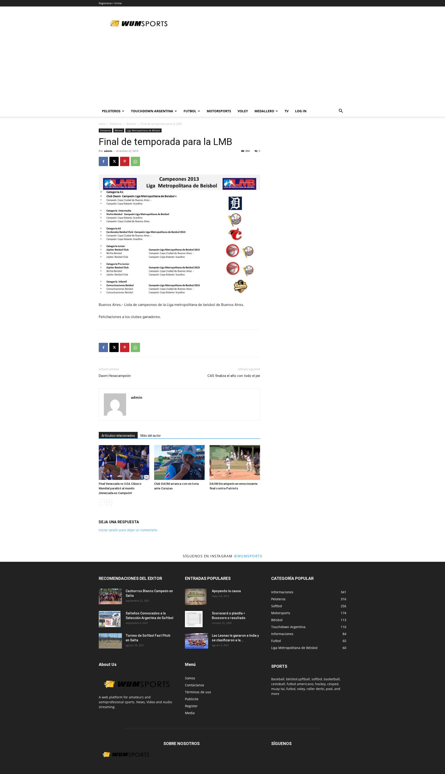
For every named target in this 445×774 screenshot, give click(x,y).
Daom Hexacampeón (115, 376)
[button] (340, 111)
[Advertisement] (222, 70)
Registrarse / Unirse (110, 3)
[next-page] (109, 502)
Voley (243, 111)
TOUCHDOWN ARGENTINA (152, 111)
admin (108, 151)
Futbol (190, 111)
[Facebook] (103, 161)
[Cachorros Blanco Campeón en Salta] (110, 596)
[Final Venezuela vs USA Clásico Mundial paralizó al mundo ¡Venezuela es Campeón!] (124, 462)
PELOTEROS (111, 111)
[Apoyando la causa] (196, 597)
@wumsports (248, 556)
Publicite (191, 699)
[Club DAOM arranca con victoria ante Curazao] (179, 462)
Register (191, 706)
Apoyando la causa (226, 591)
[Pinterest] (124, 161)
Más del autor (150, 435)
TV (287, 111)
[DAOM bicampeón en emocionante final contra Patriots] (235, 462)
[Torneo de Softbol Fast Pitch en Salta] (110, 641)
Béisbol (131, 124)
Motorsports (219, 111)
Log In (300, 111)
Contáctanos (194, 685)
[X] (114, 161)
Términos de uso (198, 692)
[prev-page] (102, 502)
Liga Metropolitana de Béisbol (143, 130)
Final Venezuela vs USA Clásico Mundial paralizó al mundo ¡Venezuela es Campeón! (120, 488)
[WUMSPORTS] (136, 692)
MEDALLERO (264, 111)
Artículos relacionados (118, 435)
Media (190, 713)
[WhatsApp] (135, 161)
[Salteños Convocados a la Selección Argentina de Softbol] (110, 619)
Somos (190, 678)
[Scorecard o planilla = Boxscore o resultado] (194, 619)
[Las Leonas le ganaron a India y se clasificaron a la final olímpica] (196, 641)
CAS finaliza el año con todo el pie (233, 376)
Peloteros (116, 124)
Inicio (102, 124)
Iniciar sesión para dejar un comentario (128, 530)
